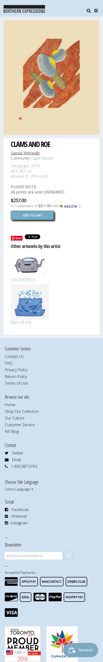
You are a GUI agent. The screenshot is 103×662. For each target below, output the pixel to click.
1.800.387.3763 (24, 466)
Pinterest (19, 516)
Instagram (19, 523)
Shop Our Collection (22, 411)
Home (10, 404)
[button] (51, 206)
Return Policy (16, 376)
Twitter (17, 453)
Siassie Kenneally (25, 153)
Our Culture (14, 418)
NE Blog (12, 431)
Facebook (20, 509)
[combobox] (16, 652)
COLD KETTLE (23, 279)
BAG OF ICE (21, 322)
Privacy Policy (16, 369)
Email (16, 459)
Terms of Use (16, 383)
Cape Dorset (42, 158)
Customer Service (20, 424)
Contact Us (14, 356)
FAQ (8, 363)
